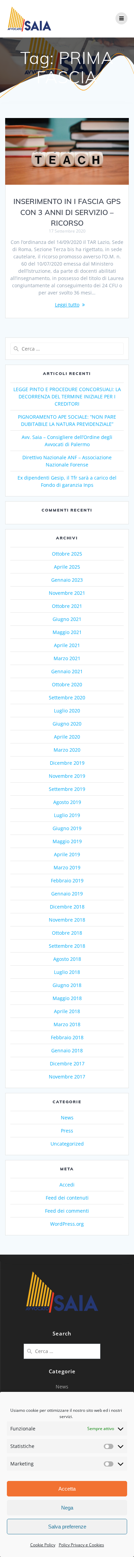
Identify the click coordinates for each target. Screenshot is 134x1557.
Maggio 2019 (67, 841)
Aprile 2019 (67, 854)
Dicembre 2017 (67, 1063)
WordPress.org (67, 1224)
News (67, 1117)
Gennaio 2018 (67, 1050)
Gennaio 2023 (67, 580)
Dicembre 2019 (67, 763)
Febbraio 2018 (67, 1037)
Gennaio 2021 (67, 671)
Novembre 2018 (67, 919)
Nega (67, 1508)
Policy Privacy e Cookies (81, 1545)
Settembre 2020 (67, 697)
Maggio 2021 (67, 632)
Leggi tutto (67, 304)
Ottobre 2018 (67, 933)
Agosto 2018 (67, 959)
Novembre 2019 (67, 776)
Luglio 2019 (67, 815)
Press (67, 1130)
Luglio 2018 (67, 972)
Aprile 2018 (67, 1011)
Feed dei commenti (67, 1210)
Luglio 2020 (67, 710)
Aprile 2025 (67, 566)
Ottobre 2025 (67, 553)
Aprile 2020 (67, 736)
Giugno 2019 (67, 828)
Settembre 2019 (67, 789)
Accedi (67, 1184)
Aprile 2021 (67, 645)
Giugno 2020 (67, 723)
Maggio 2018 (67, 998)
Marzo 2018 (67, 1024)
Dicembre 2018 (67, 906)
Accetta (67, 1489)
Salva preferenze (67, 1526)
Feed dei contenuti (67, 1197)
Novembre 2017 (67, 1076)
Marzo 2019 (67, 867)
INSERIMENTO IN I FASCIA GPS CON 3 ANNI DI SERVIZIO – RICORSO (67, 212)
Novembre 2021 (67, 593)
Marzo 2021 (67, 658)
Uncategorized (67, 1143)
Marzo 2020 (67, 750)
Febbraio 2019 (67, 880)
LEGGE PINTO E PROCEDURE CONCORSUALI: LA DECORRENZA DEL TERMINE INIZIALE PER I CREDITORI (67, 396)
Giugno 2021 (67, 619)
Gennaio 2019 (67, 893)
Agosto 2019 (67, 802)
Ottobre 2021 (67, 606)
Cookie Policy (42, 1545)
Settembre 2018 (67, 946)
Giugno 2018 (67, 985)
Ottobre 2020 (67, 684)
